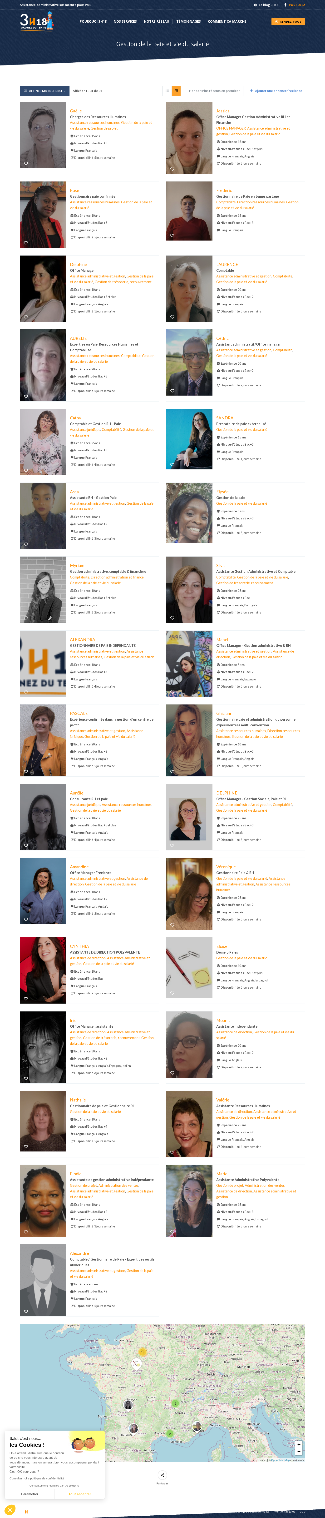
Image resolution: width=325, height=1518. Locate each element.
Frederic (224, 190)
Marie (221, 1173)
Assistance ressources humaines (95, 123)
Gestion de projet (104, 128)
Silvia (221, 565)
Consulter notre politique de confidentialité (37, 1478)
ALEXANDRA (82, 639)
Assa (74, 491)
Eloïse (221, 946)
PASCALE (79, 713)
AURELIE (78, 338)
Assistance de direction (88, 958)
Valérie (222, 1099)
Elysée (222, 491)
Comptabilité (226, 202)
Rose (74, 190)
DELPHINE (226, 792)
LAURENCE (227, 264)
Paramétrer (29, 1494)
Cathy (75, 417)
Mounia (223, 1020)
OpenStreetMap (280, 1460)
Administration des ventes (118, 1185)
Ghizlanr (224, 713)
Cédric (222, 338)
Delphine (78, 264)
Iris (73, 1020)
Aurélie (77, 792)
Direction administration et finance (117, 577)
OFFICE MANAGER (231, 128)
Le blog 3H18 (268, 5)
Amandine (79, 866)
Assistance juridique (85, 429)
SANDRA (224, 417)
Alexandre (79, 1253)
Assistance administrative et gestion (97, 276)
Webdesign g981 (63, 1511)
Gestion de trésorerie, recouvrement (123, 282)
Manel (222, 639)
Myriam (77, 565)
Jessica (223, 110)
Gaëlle (76, 110)
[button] (170, 1433)
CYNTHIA (79, 946)
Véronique (226, 866)
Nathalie (78, 1099)
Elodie (76, 1173)
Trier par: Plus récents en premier (212, 91)
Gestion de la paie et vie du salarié (254, 134)
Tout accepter (80, 1494)
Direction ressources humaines (261, 202)
